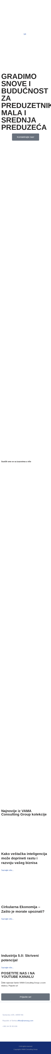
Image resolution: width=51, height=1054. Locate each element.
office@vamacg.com (25, 1021)
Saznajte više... (7, 870)
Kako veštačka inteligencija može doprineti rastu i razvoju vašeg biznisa (24, 858)
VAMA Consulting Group (29, 1049)
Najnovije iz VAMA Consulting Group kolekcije (24, 812)
